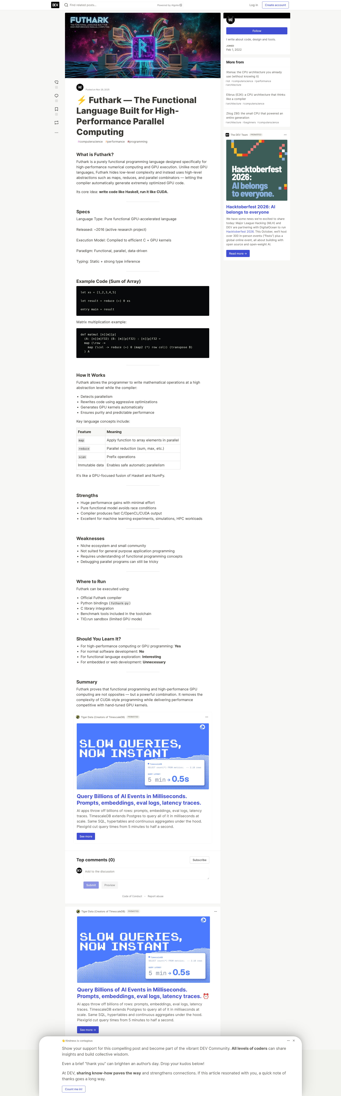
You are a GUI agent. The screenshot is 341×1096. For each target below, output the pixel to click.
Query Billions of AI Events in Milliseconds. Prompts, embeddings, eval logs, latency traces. (139, 799)
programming (137, 141)
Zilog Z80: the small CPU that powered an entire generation (254, 118)
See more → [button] (88, 1030)
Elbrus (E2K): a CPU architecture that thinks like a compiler (255, 99)
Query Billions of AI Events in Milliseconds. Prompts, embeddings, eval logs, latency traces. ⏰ (143, 992)
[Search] (66, 5)
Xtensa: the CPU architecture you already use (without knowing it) (254, 78)
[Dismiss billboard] (293, 1040)
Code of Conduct (132, 896)
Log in (254, 5)
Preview (109, 885)
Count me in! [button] (73, 1089)
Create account (275, 5)
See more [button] (86, 836)
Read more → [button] (238, 253)
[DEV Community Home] (55, 5)
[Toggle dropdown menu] (207, 717)
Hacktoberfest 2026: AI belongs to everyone (250, 209)
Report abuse (155, 896)
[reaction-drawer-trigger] (56, 83)
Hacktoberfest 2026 (240, 231)
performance (115, 141)
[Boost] (56, 122)
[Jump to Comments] (56, 97)
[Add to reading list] (56, 110)
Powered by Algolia (168, 5)
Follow (257, 31)
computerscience (90, 141)
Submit (91, 885)
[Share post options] (56, 132)
